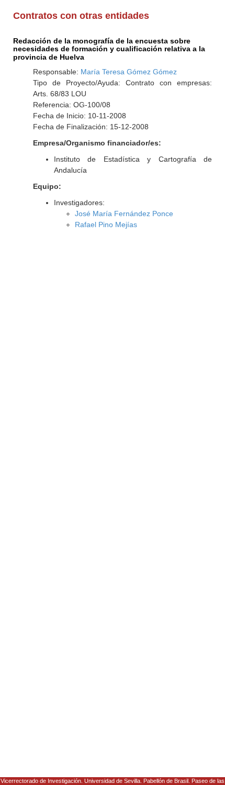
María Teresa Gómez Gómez (129, 72)
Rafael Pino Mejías (106, 224)
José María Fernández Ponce (124, 213)
